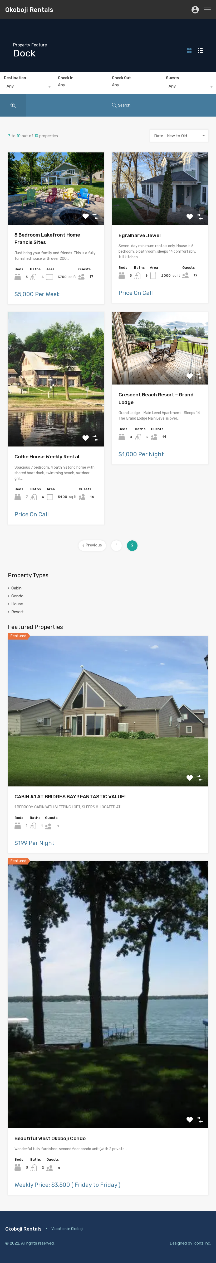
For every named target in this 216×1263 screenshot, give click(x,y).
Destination (15, 78)
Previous (94, 545)
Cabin (16, 588)
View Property (56, 210)
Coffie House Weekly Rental (46, 457)
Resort (17, 611)
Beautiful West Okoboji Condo (50, 1138)
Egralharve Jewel (140, 235)
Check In (65, 78)
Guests (172, 78)
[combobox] (27, 87)
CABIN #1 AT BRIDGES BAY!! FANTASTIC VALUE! (70, 797)
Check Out (121, 78)
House (17, 604)
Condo (17, 596)
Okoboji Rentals (29, 10)
